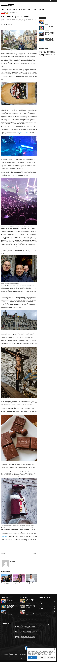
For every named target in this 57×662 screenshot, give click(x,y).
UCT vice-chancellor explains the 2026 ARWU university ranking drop (50, 21)
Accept (32, 657)
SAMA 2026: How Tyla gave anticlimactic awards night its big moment (18, 583)
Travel (7, 13)
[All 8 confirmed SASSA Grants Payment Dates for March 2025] (22, 601)
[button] (54, 649)
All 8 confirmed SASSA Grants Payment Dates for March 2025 (31, 600)
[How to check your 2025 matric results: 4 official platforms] (22, 606)
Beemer (25, 333)
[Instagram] (52, 0)
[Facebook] (50, 0)
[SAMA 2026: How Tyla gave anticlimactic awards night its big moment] (19, 578)
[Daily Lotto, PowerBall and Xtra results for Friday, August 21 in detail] (41, 28)
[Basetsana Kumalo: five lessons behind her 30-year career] (31, 578)
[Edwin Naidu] (2, 24)
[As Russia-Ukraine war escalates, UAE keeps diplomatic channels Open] (41, 39)
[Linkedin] (19, 27)
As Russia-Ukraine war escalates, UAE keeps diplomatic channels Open (49, 39)
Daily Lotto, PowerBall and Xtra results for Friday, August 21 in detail (49, 27)
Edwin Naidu (5, 24)
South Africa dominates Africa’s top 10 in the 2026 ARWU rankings (49, 33)
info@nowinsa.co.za (23, 640)
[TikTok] (53, 0)
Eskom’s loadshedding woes (22, 132)
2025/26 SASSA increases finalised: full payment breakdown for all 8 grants (31, 612)
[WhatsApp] (16, 27)
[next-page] (3, 587)
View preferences (51, 657)
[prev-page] (2, 587)
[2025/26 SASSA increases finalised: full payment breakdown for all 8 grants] (22, 612)
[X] (55, 0)
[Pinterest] (14, 27)
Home (2, 12)
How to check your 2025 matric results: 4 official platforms (30, 606)
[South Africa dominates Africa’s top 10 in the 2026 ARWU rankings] (6, 578)
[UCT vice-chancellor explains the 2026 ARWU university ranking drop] (41, 22)
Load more (47, 44)
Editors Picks (6, 12)
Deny (42, 657)
